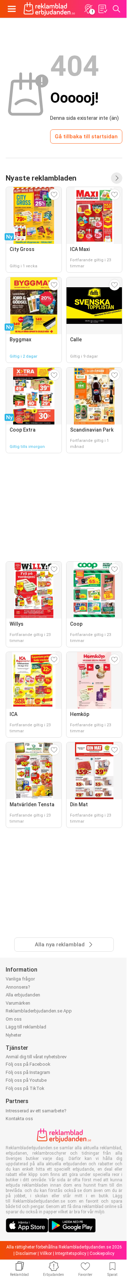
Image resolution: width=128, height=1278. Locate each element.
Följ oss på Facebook (28, 1064)
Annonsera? (18, 987)
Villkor (46, 1253)
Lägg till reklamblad (26, 1027)
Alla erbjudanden (23, 995)
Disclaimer (26, 1253)
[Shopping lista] (102, 9)
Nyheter (13, 1035)
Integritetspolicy (70, 1253)
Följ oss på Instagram (28, 1072)
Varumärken (18, 1003)
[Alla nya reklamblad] (116, 178)
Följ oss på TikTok (25, 1088)
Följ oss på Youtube (26, 1080)
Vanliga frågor (20, 979)
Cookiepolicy (102, 1253)
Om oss (14, 1019)
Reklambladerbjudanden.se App (39, 1011)
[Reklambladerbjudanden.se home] (49, 9)
